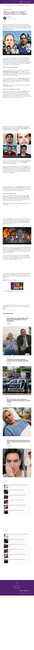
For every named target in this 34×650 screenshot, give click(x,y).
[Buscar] (8, 5)
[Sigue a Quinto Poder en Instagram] (24, 590)
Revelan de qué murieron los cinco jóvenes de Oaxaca (16, 510)
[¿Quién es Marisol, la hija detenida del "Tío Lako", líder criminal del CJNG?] (6, 497)
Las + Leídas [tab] (5, 480)
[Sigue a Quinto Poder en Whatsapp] (20, 590)
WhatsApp (4, 306)
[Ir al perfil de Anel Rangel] (4, 18)
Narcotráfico (12, 310)
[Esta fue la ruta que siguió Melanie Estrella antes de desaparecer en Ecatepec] (6, 492)
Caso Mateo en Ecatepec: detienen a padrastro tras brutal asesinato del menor (18, 360)
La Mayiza (8, 310)
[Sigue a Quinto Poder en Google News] (29, 590)
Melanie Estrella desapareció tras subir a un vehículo (16, 490)
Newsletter (4, 307)
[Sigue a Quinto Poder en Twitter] (23, 590)
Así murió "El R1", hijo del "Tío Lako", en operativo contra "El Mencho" (18, 485)
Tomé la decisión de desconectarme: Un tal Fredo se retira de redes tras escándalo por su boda (19, 442)
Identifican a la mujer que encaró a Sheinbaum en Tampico (17, 505)
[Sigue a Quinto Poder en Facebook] (21, 590)
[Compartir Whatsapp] (8, 22)
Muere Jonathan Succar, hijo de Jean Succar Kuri (16, 500)
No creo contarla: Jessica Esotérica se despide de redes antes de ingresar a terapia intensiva (18, 400)
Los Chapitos (4, 310)
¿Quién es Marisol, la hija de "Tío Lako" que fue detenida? (17, 495)
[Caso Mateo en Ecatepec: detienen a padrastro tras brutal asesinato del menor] (17, 380)
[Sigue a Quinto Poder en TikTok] (27, 590)
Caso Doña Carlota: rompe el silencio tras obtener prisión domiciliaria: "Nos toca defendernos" (17, 320)
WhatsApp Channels (14, 67)
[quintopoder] (25, 2)
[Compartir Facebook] (4, 22)
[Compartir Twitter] (6, 22)
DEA (15, 310)
